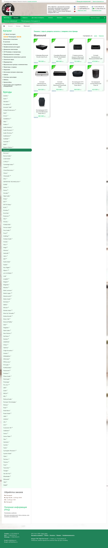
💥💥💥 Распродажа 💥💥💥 (12, 36)
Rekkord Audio (7, 399)
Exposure (6, 216)
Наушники (7, 69)
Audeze (6, 124)
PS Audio (6, 365)
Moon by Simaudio (9, 313)
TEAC (5, 456)
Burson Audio (7, 156)
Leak (5, 276)
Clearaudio (7, 176)
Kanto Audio (7, 262)
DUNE (5, 184)
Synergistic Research (9, 450)
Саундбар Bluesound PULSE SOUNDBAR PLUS (60, 57)
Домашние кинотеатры (11, 49)
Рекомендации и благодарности (30, 21)
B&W (5, 144)
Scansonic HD (8, 427)
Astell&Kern (7, 118)
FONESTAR (7, 224)
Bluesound (6, 150)
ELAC (5, 207)
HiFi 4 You (6, 17)
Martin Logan (7, 293)
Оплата (50, 17)
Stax (5, 439)
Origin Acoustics (8, 350)
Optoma (6, 347)
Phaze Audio (7, 376)
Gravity (5, 241)
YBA (5, 482)
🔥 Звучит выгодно (9, 34)
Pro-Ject (6, 385)
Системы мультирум (10, 77)
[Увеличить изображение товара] (48, 62)
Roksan (5, 405)
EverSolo (6, 213)
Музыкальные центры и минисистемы (16, 64)
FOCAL (5, 221)
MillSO (5, 304)
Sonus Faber (7, 436)
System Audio (7, 453)
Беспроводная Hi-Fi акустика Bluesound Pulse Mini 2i (77, 83)
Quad (5, 390)
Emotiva (6, 210)
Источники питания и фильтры (13, 72)
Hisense (6, 250)
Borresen (6, 153)
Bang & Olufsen (8, 147)
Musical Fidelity (8, 322)
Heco (5, 244)
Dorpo (5, 199)
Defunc (6, 187)
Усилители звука (9, 59)
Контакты (59, 17)
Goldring (6, 236)
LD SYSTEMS (8, 273)
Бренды (7, 92)
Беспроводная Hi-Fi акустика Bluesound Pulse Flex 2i (41, 111)
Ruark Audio (7, 413)
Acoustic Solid (7, 107)
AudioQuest (7, 136)
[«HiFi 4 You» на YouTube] (75, 11)
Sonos (5, 433)
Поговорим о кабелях (10, 513)
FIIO (5, 219)
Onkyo (5, 344)
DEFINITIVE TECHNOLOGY (11, 181)
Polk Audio (6, 379)
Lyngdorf (6, 279)
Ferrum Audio (7, 227)
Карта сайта (44, 533)
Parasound (7, 370)
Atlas (5, 121)
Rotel (5, 407)
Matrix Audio (7, 299)
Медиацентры (8, 62)
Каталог (16, 17)
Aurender (6, 141)
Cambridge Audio (8, 164)
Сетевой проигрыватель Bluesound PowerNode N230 (59, 84)
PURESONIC (7, 367)
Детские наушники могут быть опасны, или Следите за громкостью (16, 515)
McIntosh (6, 302)
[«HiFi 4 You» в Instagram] (75, 9)
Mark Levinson (7, 290)
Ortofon (6, 353)
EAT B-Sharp (7, 204)
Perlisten (6, 373)
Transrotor (6, 468)
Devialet (6, 193)
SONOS (6, 419)
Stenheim (6, 442)
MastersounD (7, 296)
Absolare (6, 101)
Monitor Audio (7, 310)
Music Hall (6, 319)
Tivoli (5, 465)
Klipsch (6, 270)
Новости (25, 17)
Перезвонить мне (96, 10)
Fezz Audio (7, 230)
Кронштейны (8, 82)
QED (5, 387)
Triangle (5, 470)
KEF (5, 259)
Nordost (6, 339)
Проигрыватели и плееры (12, 54)
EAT (5, 201)
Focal (5, 233)
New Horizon (7, 333)
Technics (6, 459)
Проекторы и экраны (10, 67)
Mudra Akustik (7, 316)
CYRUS (6, 161)
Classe (5, 173)
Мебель (6, 79)
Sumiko (5, 445)
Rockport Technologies (10, 402)
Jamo (5, 256)
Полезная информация (10, 21)
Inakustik (6, 253)
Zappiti (5, 485)
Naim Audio (7, 330)
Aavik (5, 98)
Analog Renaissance (9, 110)
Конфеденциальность (69, 535)
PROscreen (7, 362)
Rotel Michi (6, 410)
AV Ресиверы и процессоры (12, 52)
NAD (5, 324)
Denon (5, 190)
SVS (5, 425)
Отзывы (69, 17)
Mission (6, 307)
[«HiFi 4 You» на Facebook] (75, 7)
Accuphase (7, 104)
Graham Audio (7, 239)
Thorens (6, 462)
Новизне (101, 36)
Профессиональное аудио (12, 47)
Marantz (6, 287)
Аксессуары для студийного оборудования (12, 85)
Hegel (5, 247)
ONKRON (6, 342)
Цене (95, 36)
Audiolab (6, 138)
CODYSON (7, 158)
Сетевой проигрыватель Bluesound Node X (42, 83)
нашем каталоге (32, 1)
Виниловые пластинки (10, 39)
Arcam (5, 116)
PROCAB (6, 359)
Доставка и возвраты (38, 17)
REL (5, 396)
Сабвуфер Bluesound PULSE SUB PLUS (42, 56)
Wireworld (6, 479)
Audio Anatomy (7, 127)
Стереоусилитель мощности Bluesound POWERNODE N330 (78, 57)
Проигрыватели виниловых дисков (15, 57)
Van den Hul (7, 473)
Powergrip (6, 382)
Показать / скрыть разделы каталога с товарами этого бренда (56, 31)
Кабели (6, 74)
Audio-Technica (8, 133)
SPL (5, 422)
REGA (5, 393)
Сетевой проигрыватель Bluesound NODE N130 (95, 57)
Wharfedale (7, 476)
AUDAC (6, 96)
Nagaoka (6, 327)
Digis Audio (6, 196)
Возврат (59, 535)
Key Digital (6, 267)
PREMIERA (7, 356)
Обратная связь (82, 10)
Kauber (5, 264)
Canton (6, 167)
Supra (5, 448)
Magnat (6, 282)
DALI (5, 179)
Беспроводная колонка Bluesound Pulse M (95, 83)
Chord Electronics (8, 170)
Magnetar (6, 284)
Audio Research (8, 130)
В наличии (6, 42)
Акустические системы (11, 44)
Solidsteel (6, 430)
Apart (5, 113)
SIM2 (5, 416)
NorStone (6, 336)
